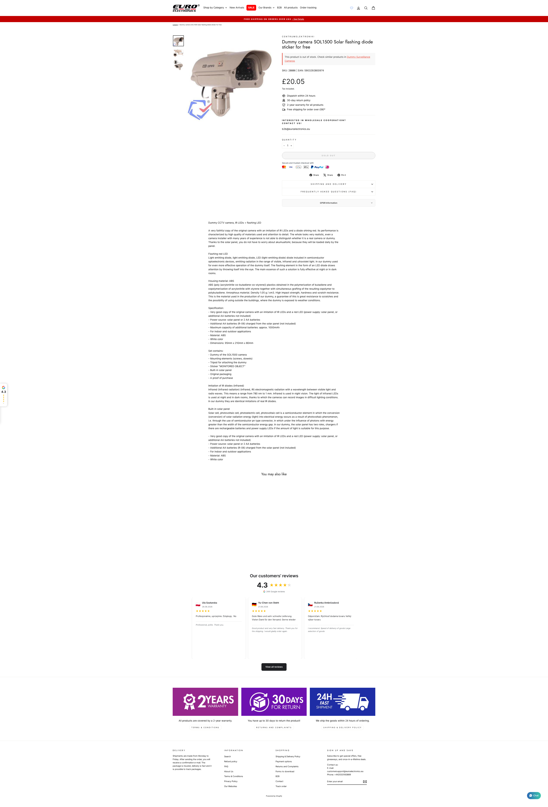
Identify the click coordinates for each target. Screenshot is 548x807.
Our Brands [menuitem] (264, 7)
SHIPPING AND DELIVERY (329, 184)
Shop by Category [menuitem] (213, 7)
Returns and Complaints (274, 727)
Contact (279, 781)
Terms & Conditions (205, 727)
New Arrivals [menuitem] (237, 7)
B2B (277, 776)
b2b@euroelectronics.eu (296, 129)
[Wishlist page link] (351, 8)
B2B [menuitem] (279, 7)
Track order (281, 786)
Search (227, 756)
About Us (228, 771)
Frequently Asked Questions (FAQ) (329, 191)
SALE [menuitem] (251, 7)
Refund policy (230, 761)
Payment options (284, 761)
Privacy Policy (230, 781)
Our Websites (230, 786)
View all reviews (274, 666)
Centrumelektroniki (298, 36)
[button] (534, 795)
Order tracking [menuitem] (308, 7)
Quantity (289, 140)
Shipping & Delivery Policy (342, 727)
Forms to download (285, 771)
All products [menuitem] (291, 7)
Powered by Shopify (274, 796)
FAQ (226, 766)
